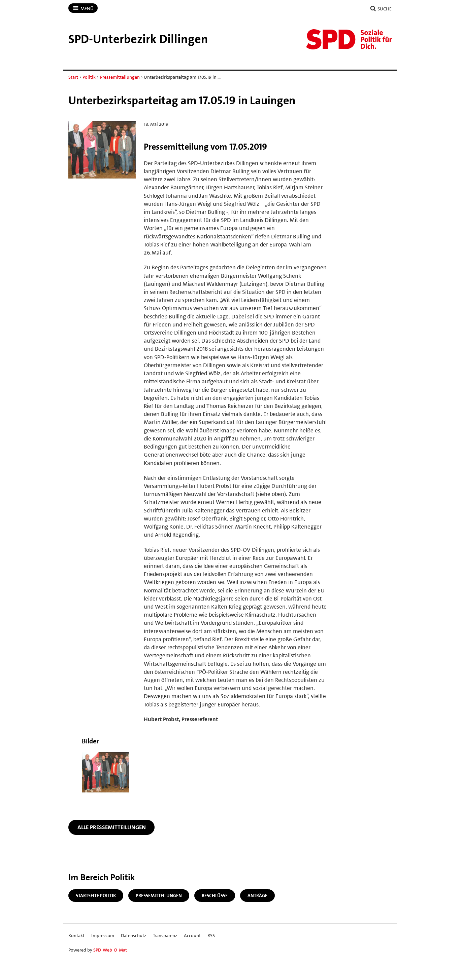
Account (192, 935)
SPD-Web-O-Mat (110, 950)
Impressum (102, 935)
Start (73, 77)
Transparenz (165, 935)
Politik (89, 77)
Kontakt (76, 935)
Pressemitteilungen (120, 77)
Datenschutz (133, 935)
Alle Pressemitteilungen (111, 827)
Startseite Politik (96, 895)
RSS (211, 935)
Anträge (257, 895)
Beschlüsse (215, 895)
